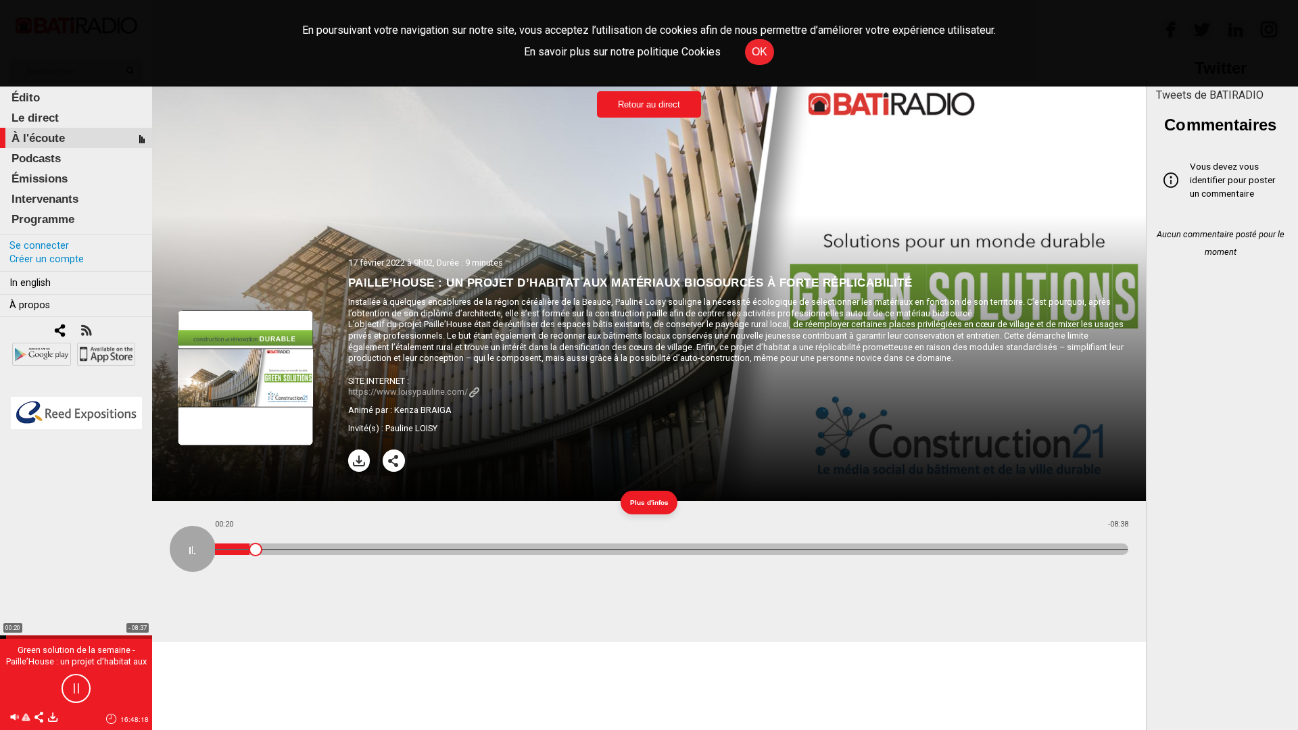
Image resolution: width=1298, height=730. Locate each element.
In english (30, 283)
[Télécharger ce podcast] (52, 718)
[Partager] (394, 460)
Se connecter (39, 245)
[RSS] (86, 331)
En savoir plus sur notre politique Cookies (622, 51)
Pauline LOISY (411, 428)
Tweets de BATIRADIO (1210, 95)
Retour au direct (649, 104)
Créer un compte (46, 259)
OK (759, 51)
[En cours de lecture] (193, 549)
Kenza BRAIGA (423, 410)
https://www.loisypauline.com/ (408, 392)
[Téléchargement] (359, 460)
